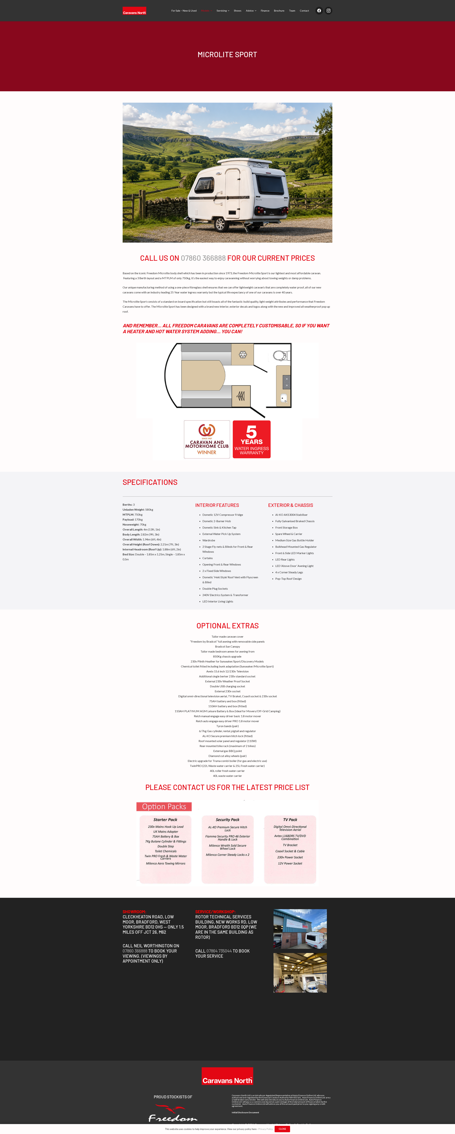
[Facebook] (319, 11)
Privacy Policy (265, 1129)
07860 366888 (203, 257)
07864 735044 (220, 950)
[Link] (134, 11)
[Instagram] (328, 11)
